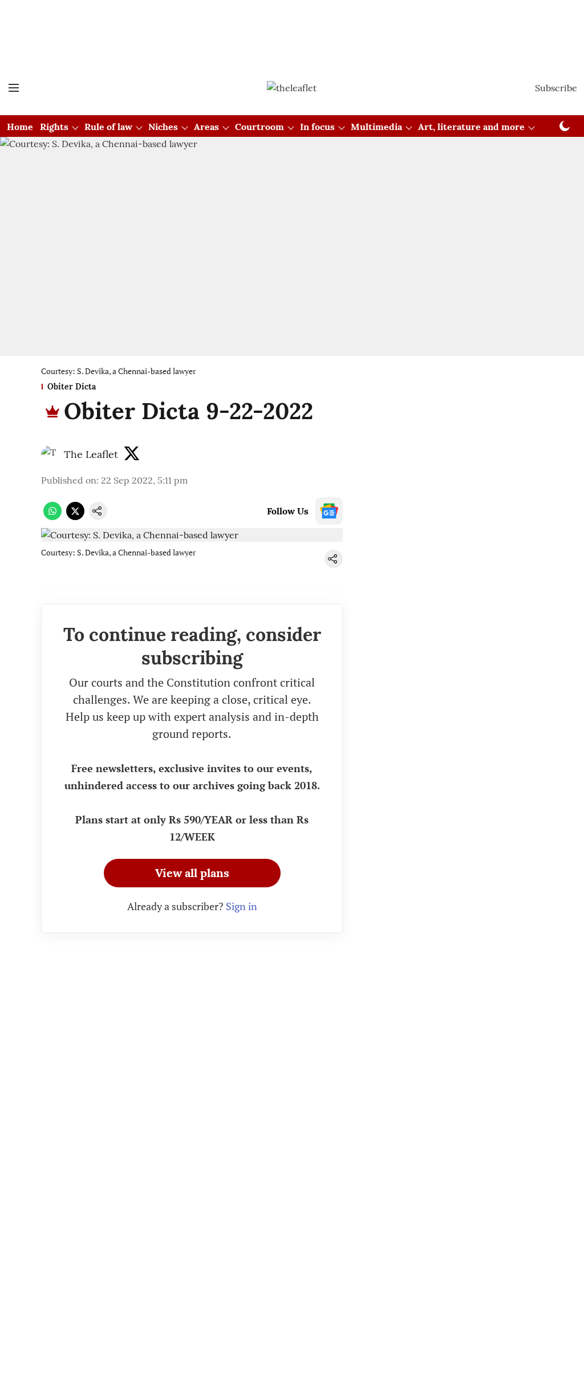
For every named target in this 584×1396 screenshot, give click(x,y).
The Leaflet (91, 454)
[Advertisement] (292, 30)
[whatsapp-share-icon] (52, 516)
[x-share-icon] (75, 516)
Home (20, 126)
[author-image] (50, 454)
